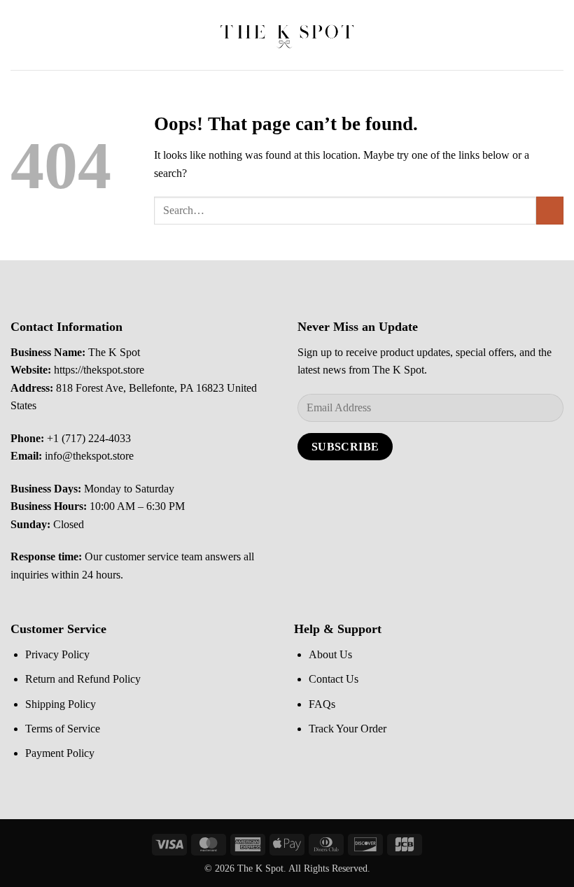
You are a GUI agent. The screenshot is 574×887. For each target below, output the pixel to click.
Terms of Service (62, 729)
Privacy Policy (57, 654)
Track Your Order (347, 729)
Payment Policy (59, 753)
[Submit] (550, 210)
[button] (18, 34)
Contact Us (333, 679)
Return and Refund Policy (83, 679)
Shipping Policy (60, 704)
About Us (330, 654)
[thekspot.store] (287, 35)
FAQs (322, 704)
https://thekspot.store (99, 370)
